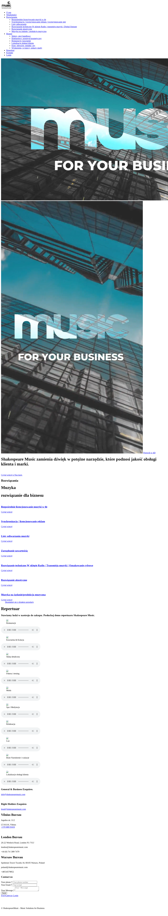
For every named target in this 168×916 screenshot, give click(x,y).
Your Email (6, 885)
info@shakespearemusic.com (13, 794)
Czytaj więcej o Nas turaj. (11, 475)
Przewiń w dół (149, 453)
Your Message (7, 890)
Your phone (6, 882)
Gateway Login (11, 895)
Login (8, 55)
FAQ (3, 895)
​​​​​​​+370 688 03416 (8, 827)
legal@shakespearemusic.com (13, 809)
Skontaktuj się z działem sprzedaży (19, 602)
